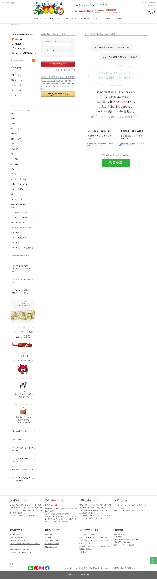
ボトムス (14, 164)
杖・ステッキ (16, 194)
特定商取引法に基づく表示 (123, 568)
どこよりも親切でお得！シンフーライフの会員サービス (22, 268)
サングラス (15, 134)
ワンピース (15, 169)
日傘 (13, 124)
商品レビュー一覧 (50, 547)
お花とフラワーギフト (19, 184)
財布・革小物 (16, 139)
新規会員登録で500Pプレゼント (24, 34)
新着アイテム (16, 75)
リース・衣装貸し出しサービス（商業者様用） (22, 479)
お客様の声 (15, 233)
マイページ (48, 537)
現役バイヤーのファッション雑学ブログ (93, 537)
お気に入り (19, 39)
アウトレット (16, 243)
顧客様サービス (17, 530)
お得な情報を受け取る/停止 (19, 549)
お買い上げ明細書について (19, 537)
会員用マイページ (53, 530)
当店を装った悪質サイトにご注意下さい (22, 460)
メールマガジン (150, 5)
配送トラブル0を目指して (19, 541)
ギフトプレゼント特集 (19, 217)
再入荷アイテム (17, 80)
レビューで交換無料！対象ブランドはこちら (20, 291)
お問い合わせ (121, 500)
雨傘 (13, 119)
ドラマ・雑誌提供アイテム (21, 238)
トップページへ (141, 568)
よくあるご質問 (20, 48)
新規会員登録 (49, 534)
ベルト (13, 144)
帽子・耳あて (16, 129)
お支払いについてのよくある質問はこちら (25, 515)
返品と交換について (19, 439)
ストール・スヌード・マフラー (21, 111)
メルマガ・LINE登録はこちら (25, 53)
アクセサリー (16, 100)
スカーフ (14, 105)
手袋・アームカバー (18, 149)
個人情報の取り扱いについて (100, 568)
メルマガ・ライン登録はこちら (22, 280)
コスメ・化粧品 (17, 189)
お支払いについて (18, 500)
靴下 (13, 154)
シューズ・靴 (16, 90)
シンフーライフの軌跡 (87, 534)
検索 (149, 12)
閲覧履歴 (18, 44)
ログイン (144, 3)
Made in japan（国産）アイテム (21, 205)
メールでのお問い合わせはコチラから (22, 449)
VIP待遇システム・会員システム (21, 552)
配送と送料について (54, 500)
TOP (12, 25)
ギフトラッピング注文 (19, 212)
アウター (14, 174)
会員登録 (152, 3)
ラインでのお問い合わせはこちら (133, 510)
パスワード (50, 50)
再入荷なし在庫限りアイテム (21, 228)
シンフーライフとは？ (90, 530)
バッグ (13, 95)
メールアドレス (51, 42)
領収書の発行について (18, 534)
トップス (14, 159)
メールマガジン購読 (51, 544)
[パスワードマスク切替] (69, 53)
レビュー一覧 (16, 85)
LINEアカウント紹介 (51, 541)
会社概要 (119, 530)
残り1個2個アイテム (18, 222)
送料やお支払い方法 (19, 431)
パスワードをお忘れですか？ (64, 70)
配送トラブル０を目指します (22, 469)
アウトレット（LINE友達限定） (22, 248)
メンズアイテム (17, 199)
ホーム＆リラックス (18, 179)
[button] (58, 94)
